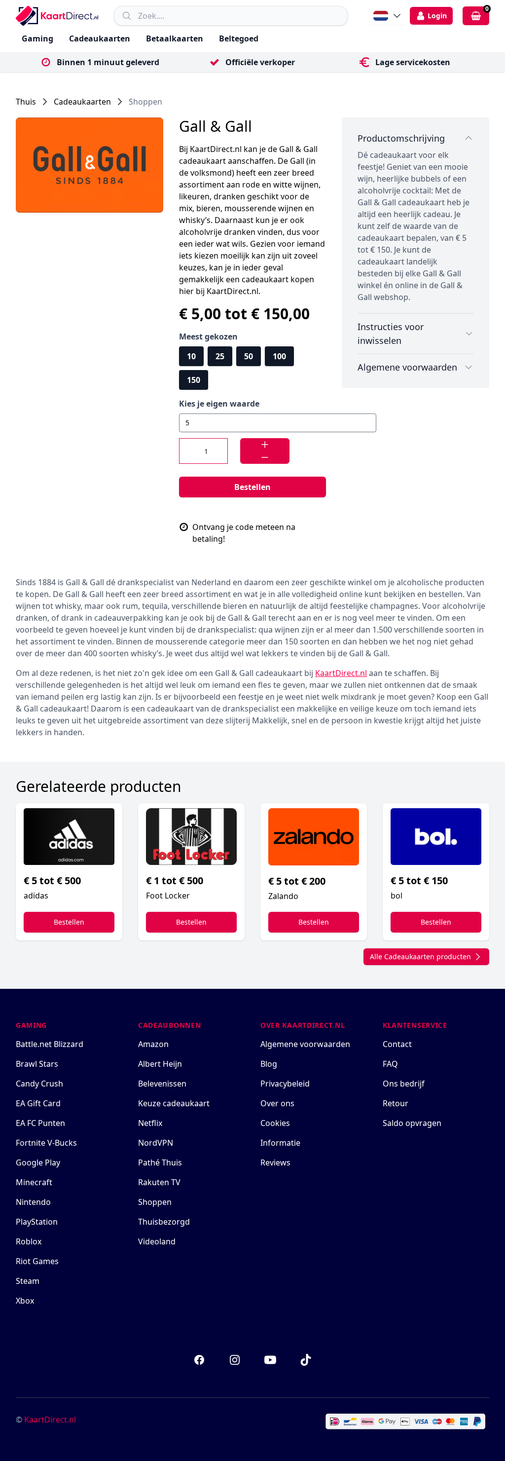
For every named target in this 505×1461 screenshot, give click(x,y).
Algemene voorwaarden (305, 1044)
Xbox (25, 1300)
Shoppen (145, 101)
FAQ (390, 1063)
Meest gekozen (208, 336)
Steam (27, 1280)
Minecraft (34, 1182)
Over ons (277, 1103)
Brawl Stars (37, 1063)
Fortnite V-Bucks (46, 1142)
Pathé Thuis (160, 1162)
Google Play (38, 1162)
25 (220, 356)
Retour (395, 1103)
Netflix (150, 1123)
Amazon (153, 1044)
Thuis (26, 101)
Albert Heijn (160, 1063)
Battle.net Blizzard (49, 1044)
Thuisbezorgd (164, 1221)
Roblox (28, 1241)
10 (191, 356)
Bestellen (252, 487)
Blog (268, 1063)
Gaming (37, 38)
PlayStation (37, 1221)
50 (248, 356)
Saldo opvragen (412, 1123)
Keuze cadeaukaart (174, 1103)
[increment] (265, 444)
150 (193, 380)
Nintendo (33, 1202)
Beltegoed (238, 38)
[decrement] (265, 457)
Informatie (280, 1142)
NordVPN (155, 1142)
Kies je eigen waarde (219, 403)
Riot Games (37, 1261)
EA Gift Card (38, 1103)
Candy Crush (39, 1083)
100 (279, 356)
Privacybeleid (285, 1083)
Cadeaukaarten (99, 38)
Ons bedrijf (404, 1083)
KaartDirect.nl (50, 1419)
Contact (397, 1044)
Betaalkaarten (174, 38)
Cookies (275, 1123)
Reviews (275, 1162)
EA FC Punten (40, 1123)
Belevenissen (162, 1083)
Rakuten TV (159, 1182)
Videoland (157, 1241)
